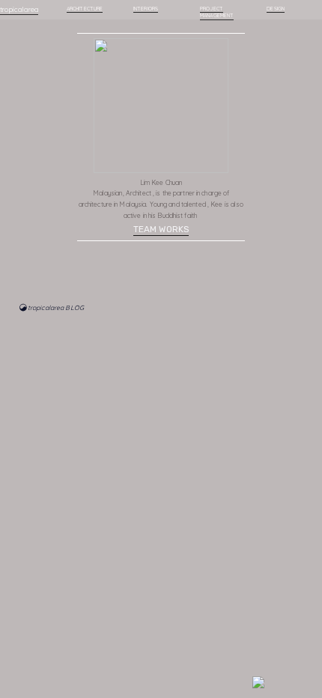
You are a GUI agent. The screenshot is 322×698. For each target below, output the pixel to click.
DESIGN (275, 8)
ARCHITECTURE (85, 8)
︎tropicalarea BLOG (51, 307)
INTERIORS (145, 8)
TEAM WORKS (161, 229)
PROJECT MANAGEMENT (217, 12)
